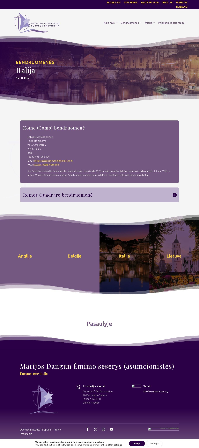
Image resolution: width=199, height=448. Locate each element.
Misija (148, 22)
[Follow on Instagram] (103, 429)
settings (118, 445)
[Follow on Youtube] (111, 429)
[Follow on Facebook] (87, 429)
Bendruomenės (130, 22)
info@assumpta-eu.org (155, 391)
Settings (154, 443)
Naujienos (131, 2)
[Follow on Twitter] (95, 429)
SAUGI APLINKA (150, 2)
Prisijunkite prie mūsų (171, 22)
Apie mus (109, 22)
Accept (136, 443)
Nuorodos (114, 2)
